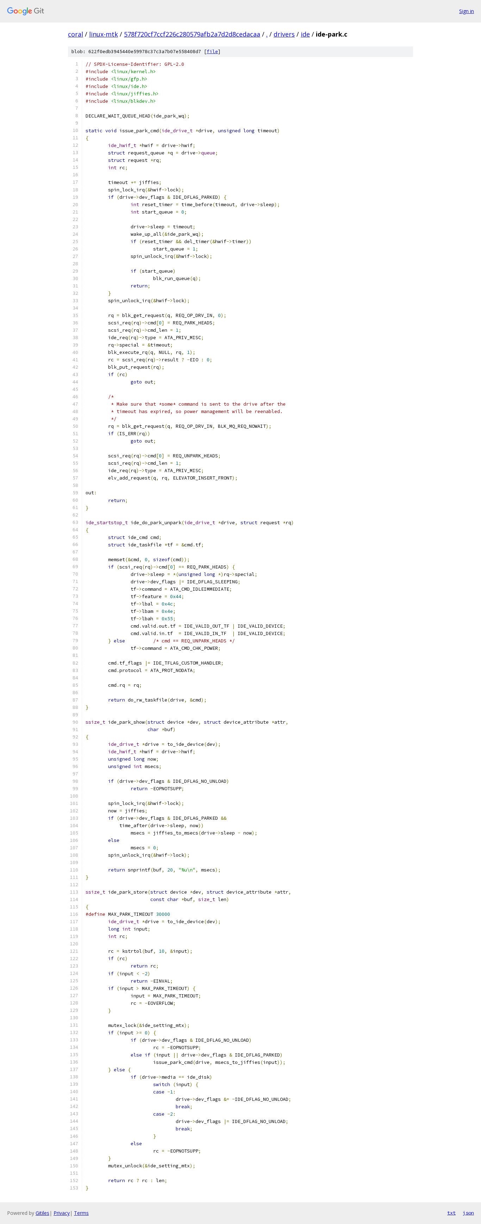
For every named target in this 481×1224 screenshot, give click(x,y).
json (468, 1213)
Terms (81, 1213)
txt (451, 1213)
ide (305, 34)
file (212, 52)
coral (75, 34)
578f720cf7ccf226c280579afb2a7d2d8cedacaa (192, 34)
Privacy (62, 1213)
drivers (284, 34)
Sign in (466, 11)
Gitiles (42, 1213)
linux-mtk (103, 34)
